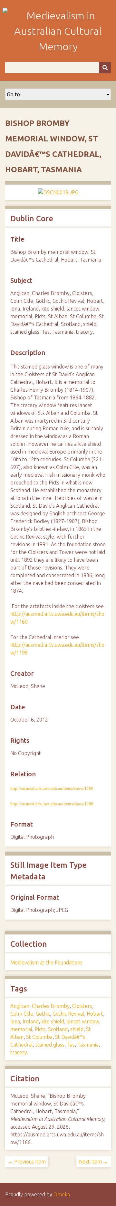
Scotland (58, 1029)
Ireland (31, 1021)
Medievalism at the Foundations (46, 962)
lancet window (83, 1021)
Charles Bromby (51, 1006)
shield (76, 1029)
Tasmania (88, 1045)
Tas (71, 1045)
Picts (40, 1029)
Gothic (43, 1014)
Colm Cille (21, 1014)
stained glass (49, 1045)
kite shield (52, 1021)
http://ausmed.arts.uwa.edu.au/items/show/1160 (51, 788)
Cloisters (82, 1006)
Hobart (95, 1014)
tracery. (19, 1052)
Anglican (19, 1006)
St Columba (39, 1037)
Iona (15, 1021)
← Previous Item (27, 1161)
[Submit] (105, 67)
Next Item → (93, 1161)
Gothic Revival (68, 1014)
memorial (21, 1029)
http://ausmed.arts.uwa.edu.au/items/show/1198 (51, 803)
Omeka (61, 1194)
